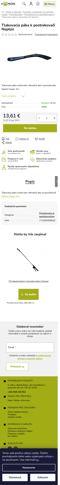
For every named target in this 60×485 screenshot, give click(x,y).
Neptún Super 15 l (11, 196)
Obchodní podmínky (17, 428)
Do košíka (30, 128)
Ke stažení (12, 436)
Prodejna (12, 414)
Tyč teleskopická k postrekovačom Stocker (28, 281)
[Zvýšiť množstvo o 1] (54, 118)
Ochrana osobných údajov (20, 431)
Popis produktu (9, 96)
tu (37, 460)
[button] (28, 295)
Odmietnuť (15, 477)
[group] (29, 275)
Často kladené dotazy (18, 412)
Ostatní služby (15, 417)
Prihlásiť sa (17, 366)
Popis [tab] (30, 181)
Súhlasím (43, 477)
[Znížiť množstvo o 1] (39, 118)
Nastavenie (28, 467)
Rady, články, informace (19, 400)
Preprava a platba (16, 434)
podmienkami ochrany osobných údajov (34, 357)
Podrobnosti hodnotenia (46, 34)
